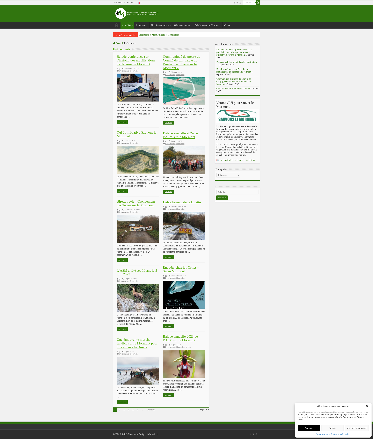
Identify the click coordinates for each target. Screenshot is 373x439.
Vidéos (188, 347)
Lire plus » (122, 122)
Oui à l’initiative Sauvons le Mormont (233, 88)
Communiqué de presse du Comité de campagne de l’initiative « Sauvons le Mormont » (181, 62)
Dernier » (151, 409)
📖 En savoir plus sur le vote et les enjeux (235, 160)
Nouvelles (134, 71)
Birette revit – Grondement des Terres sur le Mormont (136, 203)
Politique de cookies (323, 434)
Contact (227, 25)
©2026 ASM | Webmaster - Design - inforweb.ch (135, 434)
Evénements (124, 71)
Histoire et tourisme (160, 25)
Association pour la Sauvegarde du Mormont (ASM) (116, 25)
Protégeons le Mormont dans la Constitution (159, 35)
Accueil (119, 43)
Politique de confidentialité (340, 434)
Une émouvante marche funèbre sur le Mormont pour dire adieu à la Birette (137, 343)
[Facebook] (235, 3)
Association (141, 25)
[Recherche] (258, 2)
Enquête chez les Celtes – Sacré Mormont (181, 269)
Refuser (332, 428)
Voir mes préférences (357, 428)
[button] (367, 406)
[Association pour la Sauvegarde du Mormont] (137, 12)
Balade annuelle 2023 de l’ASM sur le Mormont (180, 338)
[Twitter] (237, 3)
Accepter (309, 428)
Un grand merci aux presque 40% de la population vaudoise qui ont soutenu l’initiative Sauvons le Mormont (234, 52)
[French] (139, 2)
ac (119, 68)
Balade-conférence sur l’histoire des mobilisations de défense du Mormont (136, 60)
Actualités (126, 25)
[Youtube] (240, 3)
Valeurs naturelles (182, 25)
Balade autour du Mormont (207, 25)
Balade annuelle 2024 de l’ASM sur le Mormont (180, 135)
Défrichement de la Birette (182, 202)
